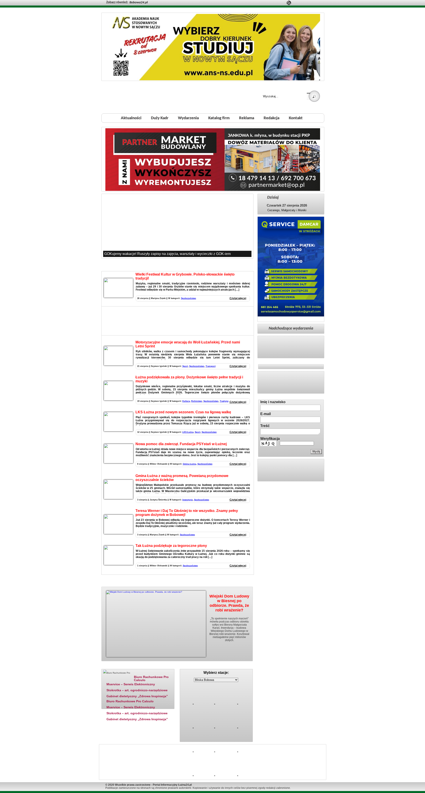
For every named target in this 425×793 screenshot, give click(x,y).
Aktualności (131, 118)
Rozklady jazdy (217, 666)
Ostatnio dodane (148, 666)
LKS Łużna (187, 432)
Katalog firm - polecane (116, 666)
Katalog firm (219, 118)
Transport (211, 366)
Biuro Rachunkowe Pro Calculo (151, 678)
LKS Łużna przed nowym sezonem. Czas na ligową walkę (183, 412)
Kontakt (296, 118)
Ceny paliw (191, 666)
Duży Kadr (159, 118)
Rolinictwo (196, 401)
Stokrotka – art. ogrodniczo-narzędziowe (137, 690)
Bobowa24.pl (138, 2)
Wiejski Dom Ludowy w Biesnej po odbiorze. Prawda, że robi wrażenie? (229, 603)
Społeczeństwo (188, 298)
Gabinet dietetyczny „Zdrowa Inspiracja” (137, 696)
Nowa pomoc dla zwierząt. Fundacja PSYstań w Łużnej (181, 444)
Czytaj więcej (238, 298)
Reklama (246, 118)
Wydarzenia (188, 118)
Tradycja (224, 401)
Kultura (186, 401)
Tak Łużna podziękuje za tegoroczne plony (171, 546)
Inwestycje (187, 500)
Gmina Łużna (189, 464)
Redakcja (271, 118)
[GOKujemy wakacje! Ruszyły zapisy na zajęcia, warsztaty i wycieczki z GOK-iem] (177, 226)
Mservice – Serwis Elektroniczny (130, 684)
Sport (185, 366)
